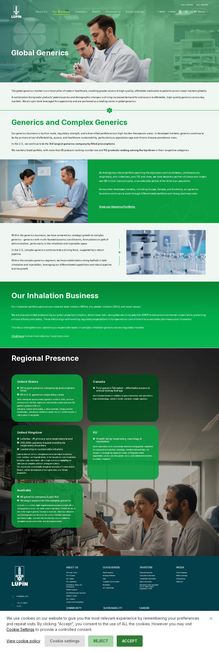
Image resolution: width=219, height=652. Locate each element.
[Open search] (186, 11)
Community (112, 11)
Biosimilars (106, 585)
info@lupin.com (22, 596)
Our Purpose (70, 575)
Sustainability (135, 11)
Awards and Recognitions (75, 602)
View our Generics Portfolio (117, 206)
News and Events (146, 581)
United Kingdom (29, 432)
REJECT (100, 641)
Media (96, 11)
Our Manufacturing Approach (76, 593)
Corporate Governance (147, 575)
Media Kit (179, 581)
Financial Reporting (146, 572)
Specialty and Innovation (111, 581)
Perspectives (180, 579)
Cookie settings (65, 641)
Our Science (70, 599)
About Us (42, 11)
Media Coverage (181, 575)
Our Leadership (71, 581)
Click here (17, 336)
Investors (81, 11)
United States (27, 381)
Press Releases (181, 572)
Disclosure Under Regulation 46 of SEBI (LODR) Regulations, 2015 (149, 586)
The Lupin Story (71, 572)
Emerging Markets (109, 575)
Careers (161, 11)
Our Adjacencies (108, 588)
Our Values (70, 579)
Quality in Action (71, 596)
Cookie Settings (20, 629)
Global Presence (71, 589)
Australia (24, 490)
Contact (172, 11)
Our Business (61, 11)
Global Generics (108, 572)
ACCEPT (129, 641)
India (104, 579)
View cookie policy (23, 641)
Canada (99, 381)
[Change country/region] (180, 11)
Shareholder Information (148, 579)
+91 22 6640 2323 (22, 604)
